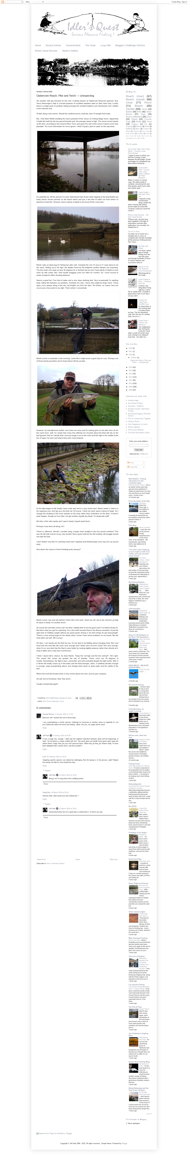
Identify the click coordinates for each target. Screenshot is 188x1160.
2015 (131, 367)
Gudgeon (134, 124)
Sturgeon (134, 138)
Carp (143, 114)
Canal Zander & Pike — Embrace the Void (145, 281)
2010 (131, 383)
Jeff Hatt (46, 735)
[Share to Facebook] (88, 698)
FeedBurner (143, 454)
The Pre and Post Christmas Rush (144, 887)
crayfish (140, 133)
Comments (133, 467)
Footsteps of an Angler (138, 833)
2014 (131, 370)
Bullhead (129, 129)
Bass (138, 129)
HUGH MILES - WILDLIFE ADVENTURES (139, 666)
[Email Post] (76, 698)
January (134, 358)
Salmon (136, 131)
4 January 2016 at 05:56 (62, 735)
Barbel (129, 112)
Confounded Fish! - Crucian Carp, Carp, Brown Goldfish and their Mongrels (144, 173)
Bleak (128, 131)
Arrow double (144, 713)
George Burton (48, 714)
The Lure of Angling (137, 956)
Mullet (127, 138)
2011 (131, 380)
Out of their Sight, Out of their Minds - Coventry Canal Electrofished (139, 151)
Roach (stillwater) (53, 701)
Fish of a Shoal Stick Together (139, 419)
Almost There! (144, 1009)
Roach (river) (135, 96)
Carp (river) (130, 133)
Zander (130, 108)
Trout (149, 121)
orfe (147, 133)
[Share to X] (85, 698)
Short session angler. (137, 912)
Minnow (139, 126)
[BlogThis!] (83, 698)
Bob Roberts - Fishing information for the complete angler (137, 481)
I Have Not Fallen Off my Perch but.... (143, 810)
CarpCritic (47, 792)
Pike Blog (132, 525)
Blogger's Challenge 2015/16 (130, 45)
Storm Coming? (144, 527)
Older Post (114, 859)
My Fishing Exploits (137, 582)
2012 (131, 377)
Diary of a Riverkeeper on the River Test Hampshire (139, 636)
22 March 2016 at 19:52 (68, 775)
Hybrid (134, 119)
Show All (149, 1113)
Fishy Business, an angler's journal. (136, 710)
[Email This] (81, 698)
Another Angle (133, 400)
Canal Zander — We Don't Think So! (145, 194)
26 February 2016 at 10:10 (56, 757)
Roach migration (134, 427)
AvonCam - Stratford (135, 406)
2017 (131, 351)
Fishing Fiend (134, 764)
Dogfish (139, 136)
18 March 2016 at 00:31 (60, 792)
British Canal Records (46, 51)
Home (78, 859)
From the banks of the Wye (139, 501)
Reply (45, 728)
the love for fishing (136, 685)
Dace (149, 117)
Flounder (146, 136)
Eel (146, 124)
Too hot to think (134, 232)
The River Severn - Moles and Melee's (144, 560)
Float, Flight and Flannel (138, 883)
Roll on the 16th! (134, 940)
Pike (44, 701)
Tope (141, 138)
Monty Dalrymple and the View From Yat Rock (138, 1089)
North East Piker (135, 859)
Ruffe (147, 126)
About (38, 45)
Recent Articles (53, 45)
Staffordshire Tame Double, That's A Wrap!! (144, 586)
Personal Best (73, 45)
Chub (129, 102)
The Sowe (90, 45)
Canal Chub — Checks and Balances (144, 323)
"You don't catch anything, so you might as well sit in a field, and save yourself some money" (139, 553)
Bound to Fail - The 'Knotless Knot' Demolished (145, 269)
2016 (131, 355)
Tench (62, 701)
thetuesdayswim (135, 784)
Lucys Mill (105, 45)
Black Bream (130, 136)
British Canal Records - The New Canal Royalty (138, 216)
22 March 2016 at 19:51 (68, 809)
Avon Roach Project (135, 403)
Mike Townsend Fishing (138, 938)
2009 (131, 387)
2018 (131, 348)
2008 (131, 390)
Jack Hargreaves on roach (137, 424)
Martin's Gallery (70, 51)
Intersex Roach (133, 421)
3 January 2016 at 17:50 (64, 714)
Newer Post (41, 859)
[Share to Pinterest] (90, 698)
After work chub (144, 861)
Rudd (138, 121)
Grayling (129, 126)
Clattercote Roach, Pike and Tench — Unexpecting (140, 361)
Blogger (124, 1143)
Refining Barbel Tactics (137, 485)
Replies (48, 771)
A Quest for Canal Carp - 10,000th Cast (144, 302)
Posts (131, 463)
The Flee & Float (135, 1007)
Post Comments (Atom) (55, 863)
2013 (131, 374)
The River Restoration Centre (139, 433)
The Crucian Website (135, 430)
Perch (148, 102)
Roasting (142, 503)
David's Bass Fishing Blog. (139, 1062)
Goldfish (146, 129)
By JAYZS (132, 806)
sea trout (145, 131)
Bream (139, 105)
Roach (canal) (135, 99)
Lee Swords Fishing (137, 985)
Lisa (44, 757)
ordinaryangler (134, 609)
